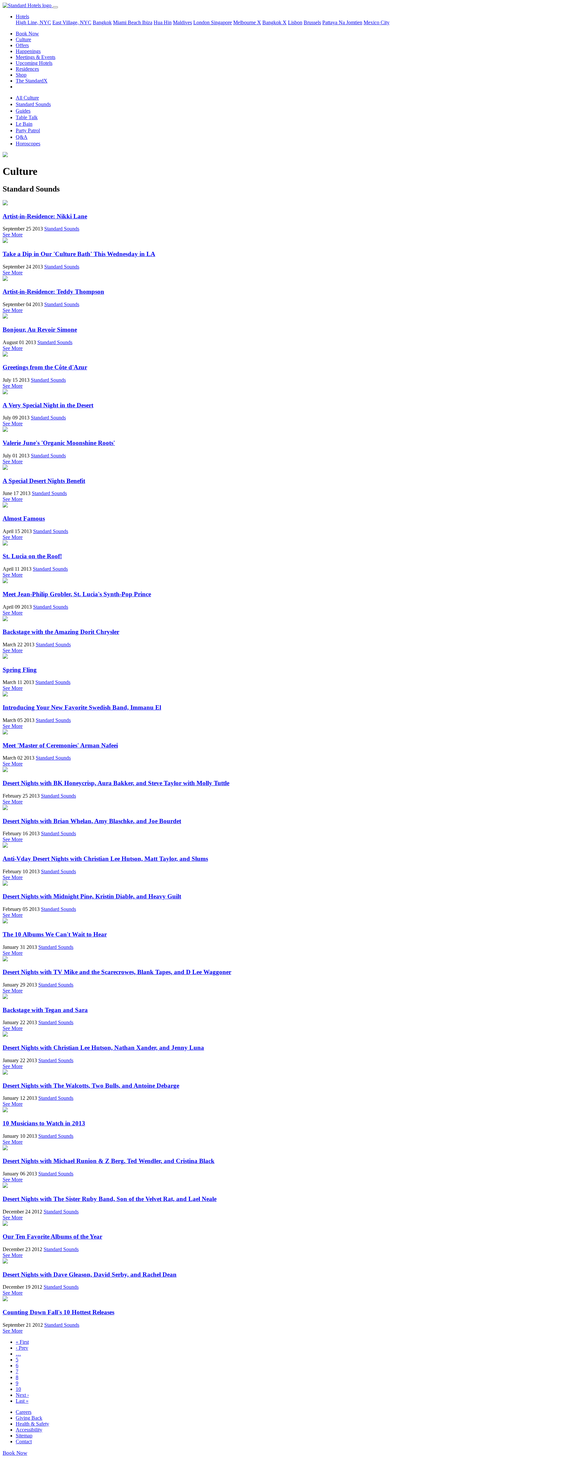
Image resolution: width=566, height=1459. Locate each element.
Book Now (27, 33)
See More (13, 234)
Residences (27, 69)
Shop (21, 75)
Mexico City (376, 22)
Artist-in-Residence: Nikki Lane (45, 216)
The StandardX (31, 80)
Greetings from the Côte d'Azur (45, 367)
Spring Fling (20, 669)
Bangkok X (274, 22)
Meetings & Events (35, 57)
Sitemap (24, 1435)
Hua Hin (163, 22)
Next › (22, 1395)
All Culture (27, 98)
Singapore (221, 22)
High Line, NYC (33, 22)
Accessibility (29, 1429)
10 (18, 1389)
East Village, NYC (71, 22)
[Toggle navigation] (55, 7)
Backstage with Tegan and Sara (45, 1010)
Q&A (22, 137)
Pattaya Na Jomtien (342, 22)
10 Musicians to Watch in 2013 (44, 1123)
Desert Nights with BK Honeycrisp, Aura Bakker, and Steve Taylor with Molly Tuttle (116, 783)
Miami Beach (127, 22)
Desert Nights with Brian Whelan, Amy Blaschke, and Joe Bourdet (92, 821)
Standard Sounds (33, 104)
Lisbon (295, 22)
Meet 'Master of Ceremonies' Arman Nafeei (60, 745)
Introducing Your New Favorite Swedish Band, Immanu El (82, 707)
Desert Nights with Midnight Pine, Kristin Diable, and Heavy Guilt (92, 896)
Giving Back (29, 1418)
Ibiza (147, 22)
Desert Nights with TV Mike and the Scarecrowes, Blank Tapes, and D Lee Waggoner (117, 972)
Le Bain (24, 124)
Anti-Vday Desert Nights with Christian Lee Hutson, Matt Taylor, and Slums (105, 858)
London (202, 22)
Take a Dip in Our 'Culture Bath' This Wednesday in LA (79, 253)
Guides (23, 111)
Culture (23, 39)
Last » (22, 1401)
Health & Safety (32, 1424)
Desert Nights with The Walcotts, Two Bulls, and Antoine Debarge (91, 1085)
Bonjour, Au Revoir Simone (40, 329)
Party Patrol (28, 130)
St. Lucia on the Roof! (32, 556)
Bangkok (102, 22)
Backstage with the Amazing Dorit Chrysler (61, 631)
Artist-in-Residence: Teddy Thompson (53, 291)
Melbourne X (247, 22)
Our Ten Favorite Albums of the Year (52, 1236)
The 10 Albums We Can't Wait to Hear (55, 934)
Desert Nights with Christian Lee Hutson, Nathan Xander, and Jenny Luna (103, 1047)
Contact (24, 1441)
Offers (22, 45)
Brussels (312, 22)
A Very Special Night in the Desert (48, 405)
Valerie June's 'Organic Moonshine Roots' (59, 442)
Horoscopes (28, 143)
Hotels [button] (22, 16)
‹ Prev (22, 1348)
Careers (23, 1412)
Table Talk (27, 117)
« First (22, 1342)
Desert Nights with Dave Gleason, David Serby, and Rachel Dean (90, 1274)
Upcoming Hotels (34, 63)
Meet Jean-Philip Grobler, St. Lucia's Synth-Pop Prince (77, 594)
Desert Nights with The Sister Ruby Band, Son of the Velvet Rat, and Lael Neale (110, 1198)
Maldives (182, 22)
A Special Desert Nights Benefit (44, 480)
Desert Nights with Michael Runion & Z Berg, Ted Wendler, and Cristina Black (109, 1160)
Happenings (28, 51)
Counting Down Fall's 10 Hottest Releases (58, 1312)
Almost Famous (24, 518)
